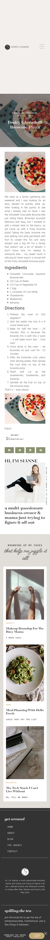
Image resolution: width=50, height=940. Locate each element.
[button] (9, 450)
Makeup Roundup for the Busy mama (25, 630)
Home (10, 826)
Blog (10, 839)
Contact (12, 851)
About (11, 833)
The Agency (14, 845)
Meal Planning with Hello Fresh (25, 712)
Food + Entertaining (24, 113)
